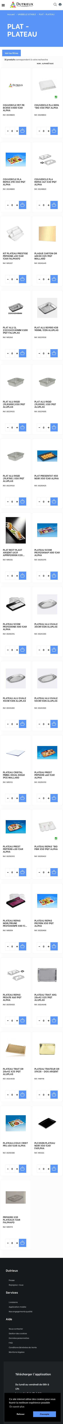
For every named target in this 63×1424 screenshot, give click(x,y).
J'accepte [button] (44, 1414)
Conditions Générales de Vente (23, 1347)
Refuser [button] (20, 1414)
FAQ (11, 1342)
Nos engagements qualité (20, 1311)
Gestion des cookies (18, 1333)
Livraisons (13, 1302)
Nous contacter (16, 1328)
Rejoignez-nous (16, 1284)
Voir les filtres (11, 53)
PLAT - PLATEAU (47, 14)
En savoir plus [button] (17, 1406)
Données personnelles (19, 1337)
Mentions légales (16, 1351)
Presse (12, 1280)
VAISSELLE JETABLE (27, 14)
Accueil (11, 14)
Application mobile (17, 1306)
